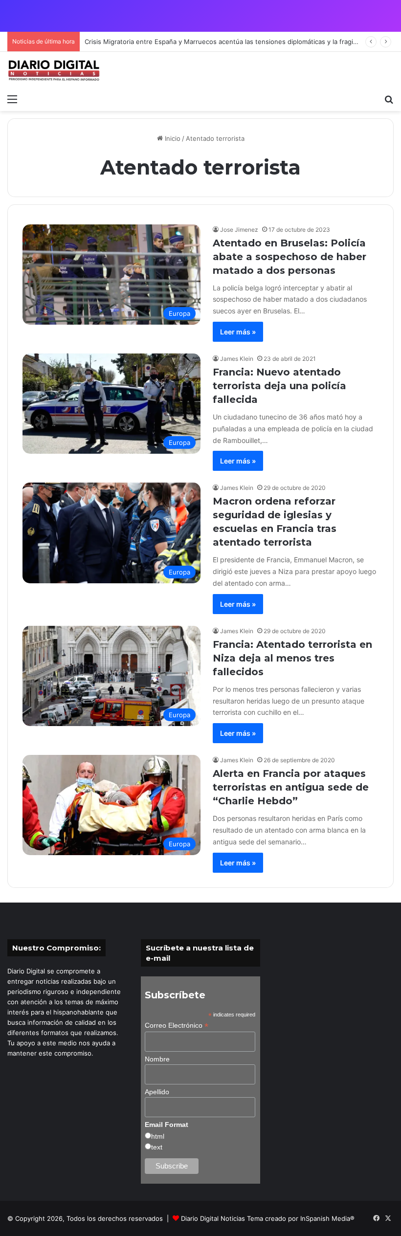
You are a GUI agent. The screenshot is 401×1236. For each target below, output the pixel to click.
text (156, 1147)
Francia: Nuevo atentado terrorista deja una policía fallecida (279, 385)
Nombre (157, 1059)
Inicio (171, 138)
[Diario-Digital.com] (53, 70)
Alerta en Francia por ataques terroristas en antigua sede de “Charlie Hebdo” (291, 787)
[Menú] (12, 98)
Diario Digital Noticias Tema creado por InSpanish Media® (268, 1218)
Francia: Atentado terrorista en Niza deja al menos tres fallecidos (292, 658)
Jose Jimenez (239, 229)
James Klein (236, 358)
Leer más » (238, 332)
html (157, 1136)
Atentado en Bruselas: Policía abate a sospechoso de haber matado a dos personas (289, 256)
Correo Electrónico (176, 1025)
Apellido (157, 1092)
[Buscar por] (389, 98)
